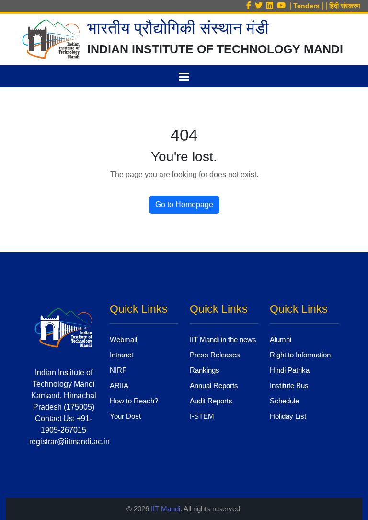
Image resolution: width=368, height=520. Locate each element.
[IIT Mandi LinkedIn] (271, 5)
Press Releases (215, 355)
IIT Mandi (165, 509)
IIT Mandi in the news (223, 339)
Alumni (280, 339)
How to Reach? (134, 401)
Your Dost (125, 416)
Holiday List (288, 416)
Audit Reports (211, 401)
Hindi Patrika (290, 370)
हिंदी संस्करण (344, 6)
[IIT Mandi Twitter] (260, 5)
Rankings (204, 370)
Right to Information (300, 355)
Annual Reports (214, 385)
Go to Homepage (184, 205)
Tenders (306, 6)
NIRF (118, 370)
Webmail (123, 339)
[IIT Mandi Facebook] (250, 5)
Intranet (121, 355)
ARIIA (119, 385)
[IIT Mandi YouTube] (283, 5)
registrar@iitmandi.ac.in (69, 441)
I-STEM (202, 416)
